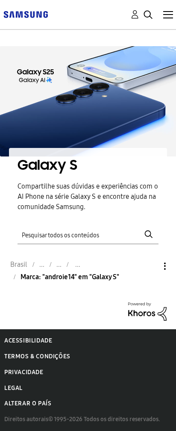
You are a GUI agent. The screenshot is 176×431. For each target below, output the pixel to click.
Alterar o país (27, 403)
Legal (13, 388)
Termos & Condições (37, 356)
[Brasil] (25, 14)
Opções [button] (150, 266)
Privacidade (24, 372)
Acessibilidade (28, 340)
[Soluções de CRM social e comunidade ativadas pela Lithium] (147, 311)
